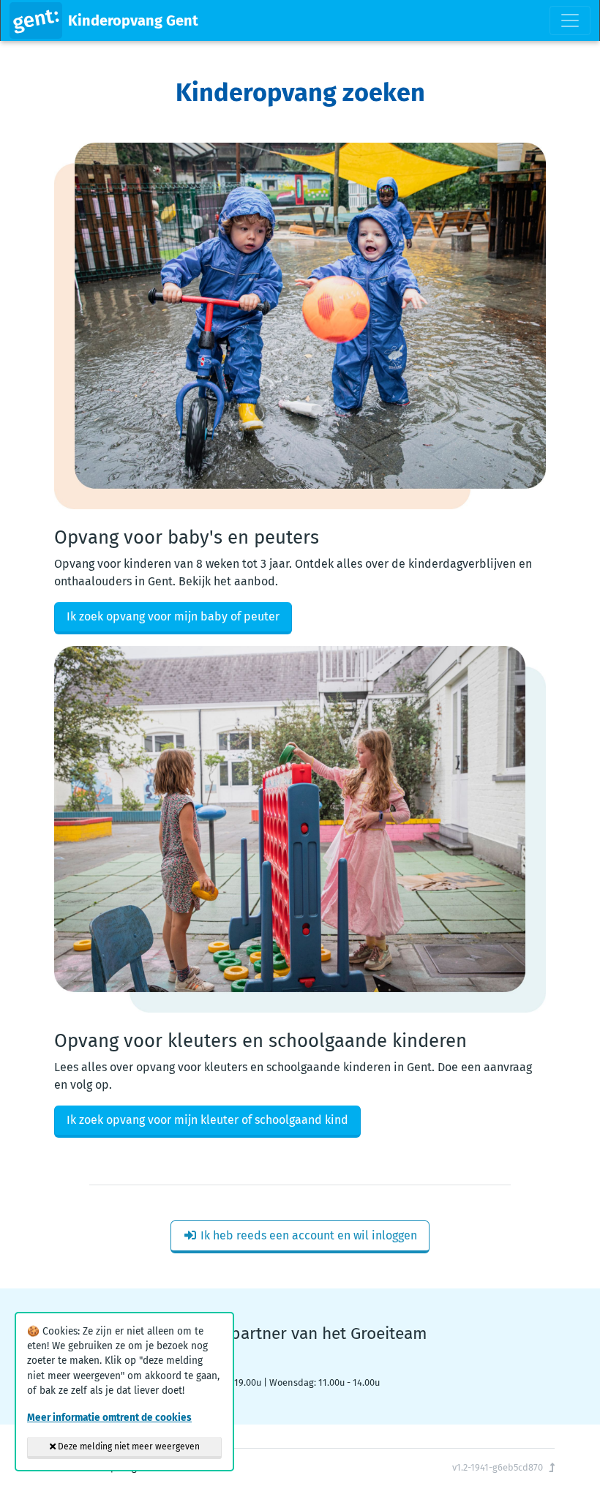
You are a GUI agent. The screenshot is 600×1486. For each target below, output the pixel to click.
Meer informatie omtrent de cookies (109, 1417)
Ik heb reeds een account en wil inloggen (307, 1235)
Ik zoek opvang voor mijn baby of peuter (173, 616)
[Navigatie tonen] (570, 20)
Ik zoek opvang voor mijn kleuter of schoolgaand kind (207, 1120)
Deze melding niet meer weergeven (128, 1446)
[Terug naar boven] (552, 1467)
